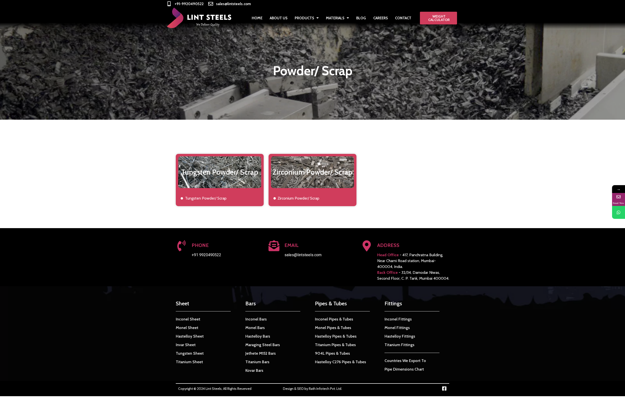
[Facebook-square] (444, 388)
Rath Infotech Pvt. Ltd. (325, 388)
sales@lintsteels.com (303, 255)
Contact (403, 18)
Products (304, 18)
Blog (361, 18)
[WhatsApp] (618, 212)
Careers (380, 18)
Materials (335, 18)
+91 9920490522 (206, 255)
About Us (278, 18)
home (257, 18)
